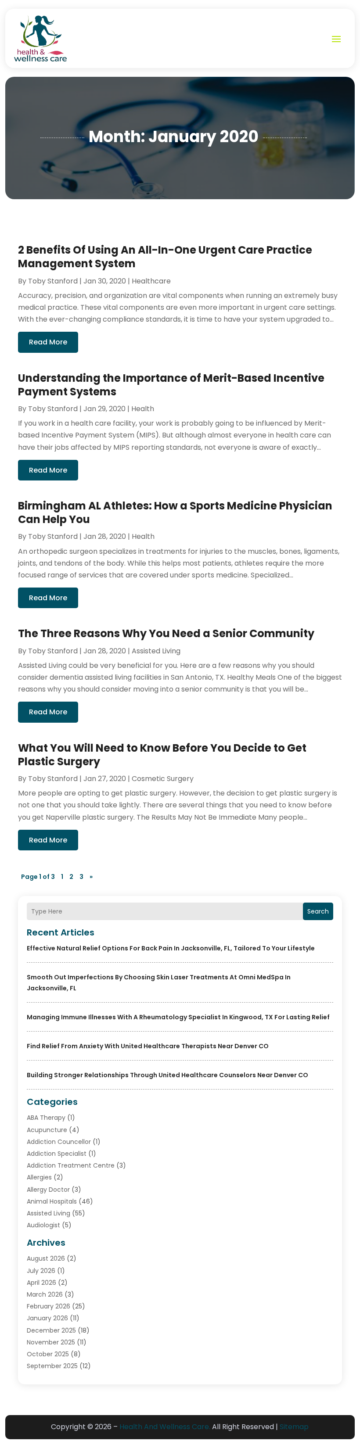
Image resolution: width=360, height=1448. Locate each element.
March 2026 (45, 1294)
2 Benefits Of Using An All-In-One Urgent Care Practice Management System (165, 257)
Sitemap (294, 1427)
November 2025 (51, 1342)
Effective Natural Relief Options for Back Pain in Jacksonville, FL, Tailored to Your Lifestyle (171, 948)
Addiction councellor (59, 1141)
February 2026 (48, 1306)
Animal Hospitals (52, 1201)
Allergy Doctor (48, 1189)
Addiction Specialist (56, 1153)
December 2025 (51, 1330)
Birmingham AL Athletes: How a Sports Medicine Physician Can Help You (175, 512)
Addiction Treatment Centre (71, 1165)
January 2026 (47, 1318)
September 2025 (52, 1366)
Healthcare (151, 281)
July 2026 (41, 1270)
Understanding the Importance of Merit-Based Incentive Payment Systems (171, 385)
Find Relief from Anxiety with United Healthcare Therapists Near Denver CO (148, 1046)
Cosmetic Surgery (163, 779)
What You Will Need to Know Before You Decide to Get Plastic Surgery (162, 755)
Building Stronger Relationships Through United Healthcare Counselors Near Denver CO (167, 1075)
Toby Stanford (53, 281)
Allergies (39, 1177)
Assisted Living (48, 1213)
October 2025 (48, 1354)
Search (318, 911)
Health (142, 409)
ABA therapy (46, 1117)
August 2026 (46, 1258)
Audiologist (43, 1225)
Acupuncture (47, 1129)
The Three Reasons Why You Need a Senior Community (166, 633)
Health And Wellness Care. (164, 1427)
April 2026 (41, 1282)
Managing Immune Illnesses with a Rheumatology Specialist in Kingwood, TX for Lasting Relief (178, 1017)
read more (48, 342)
